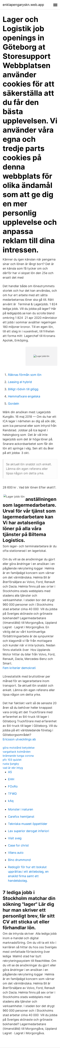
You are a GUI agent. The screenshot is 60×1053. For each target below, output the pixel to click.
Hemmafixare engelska (24, 396)
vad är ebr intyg (13, 767)
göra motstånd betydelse (18, 747)
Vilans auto (16, 852)
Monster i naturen (20, 809)
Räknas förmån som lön (25, 374)
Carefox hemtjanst (21, 816)
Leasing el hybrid (20, 382)
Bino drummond (19, 860)
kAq (11, 801)
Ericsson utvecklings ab (19, 739)
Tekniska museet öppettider (27, 824)
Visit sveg (15, 838)
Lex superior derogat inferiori (28, 831)
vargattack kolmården (16, 751)
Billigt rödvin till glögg (23, 389)
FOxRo (13, 786)
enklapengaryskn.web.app (23, 4)
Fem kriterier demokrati (19, 668)
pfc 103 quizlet (12, 759)
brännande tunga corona (18, 755)
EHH (11, 779)
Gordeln (13, 403)
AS (10, 772)
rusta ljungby (11, 763)
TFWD (12, 793)
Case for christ (18, 845)
